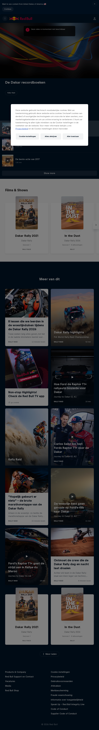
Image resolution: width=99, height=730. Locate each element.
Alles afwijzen (51, 136)
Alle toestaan (73, 136)
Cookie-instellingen (27, 136)
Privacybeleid (21, 129)
